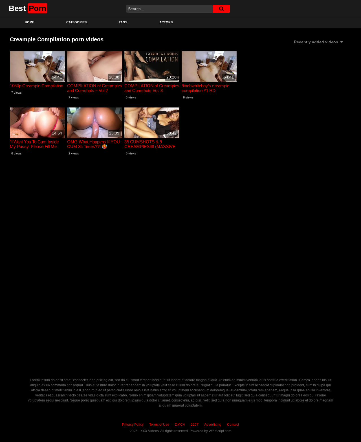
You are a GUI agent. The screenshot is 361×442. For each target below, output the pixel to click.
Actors (166, 22)
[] (221, 9)
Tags (123, 22)
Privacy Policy (133, 425)
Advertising (212, 425)
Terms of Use (159, 425)
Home (29, 22)
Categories (76, 22)
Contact (233, 425)
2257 (195, 425)
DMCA (180, 425)
